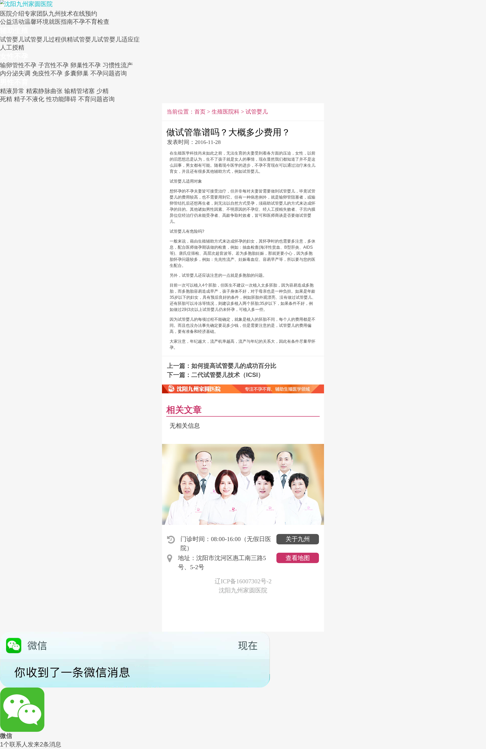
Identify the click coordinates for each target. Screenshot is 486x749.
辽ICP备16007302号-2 (243, 581)
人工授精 (12, 47)
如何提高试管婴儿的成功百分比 (233, 365)
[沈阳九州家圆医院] (26, 3)
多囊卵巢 (76, 73)
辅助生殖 (14, 30)
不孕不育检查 (91, 21)
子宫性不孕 (53, 65)
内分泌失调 (15, 73)
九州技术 (61, 13)
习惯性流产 (118, 65)
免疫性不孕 (47, 73)
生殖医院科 (225, 112)
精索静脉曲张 (44, 91)
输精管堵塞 (79, 91)
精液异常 (12, 91)
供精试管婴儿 (79, 39)
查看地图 (298, 558)
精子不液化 (29, 99)
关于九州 (298, 539)
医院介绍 (12, 13)
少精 (102, 91)
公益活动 (12, 21)
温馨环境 (36, 21)
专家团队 (36, 13)
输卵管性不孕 (18, 65)
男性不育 (14, 82)
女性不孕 (14, 56)
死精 (6, 99)
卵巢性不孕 (85, 65)
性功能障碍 (61, 99)
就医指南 (61, 21)
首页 (200, 112)
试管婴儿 (12, 39)
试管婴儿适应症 (118, 39)
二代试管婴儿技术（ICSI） (227, 374)
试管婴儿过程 (42, 39)
